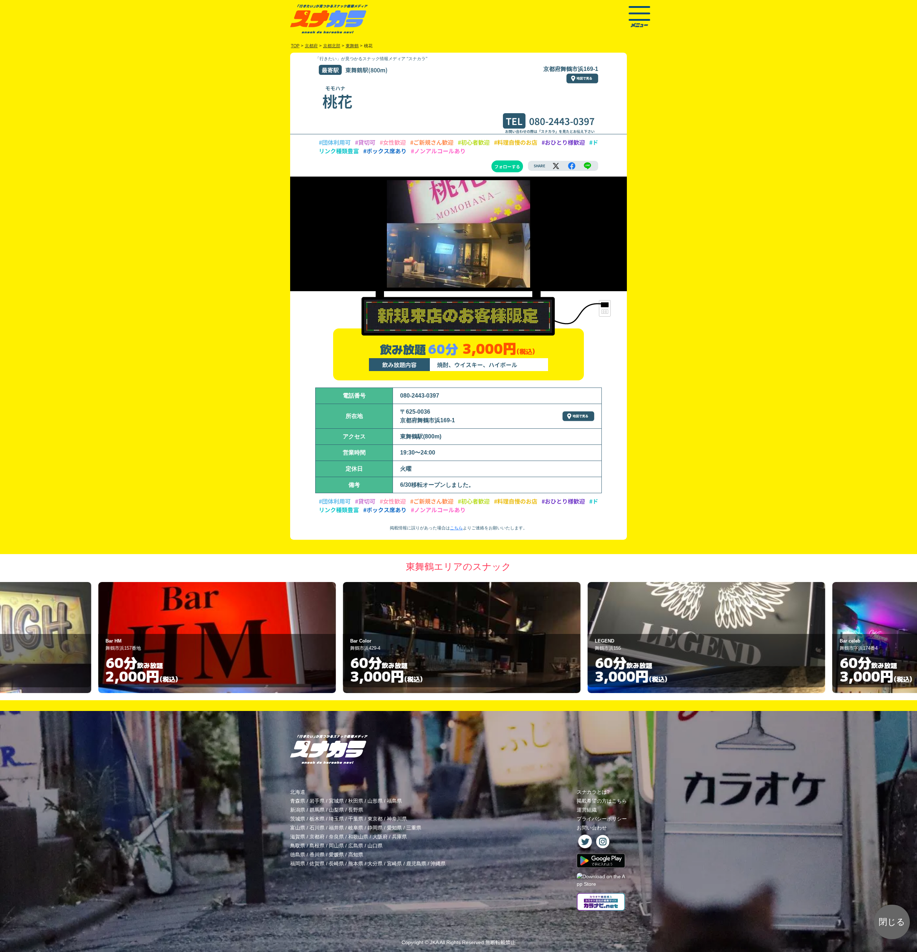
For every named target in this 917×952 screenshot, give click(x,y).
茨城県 (297, 819)
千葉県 (355, 819)
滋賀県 (297, 837)
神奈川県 (397, 819)
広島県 (355, 845)
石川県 (317, 828)
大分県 (375, 863)
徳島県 (297, 854)
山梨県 (336, 810)
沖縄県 (438, 863)
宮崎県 (394, 863)
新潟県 (297, 810)
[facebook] (572, 165)
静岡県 (375, 828)
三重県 (413, 828)
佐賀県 (317, 863)
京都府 (317, 837)
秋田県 (355, 801)
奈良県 (336, 837)
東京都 (375, 819)
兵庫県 (399, 837)
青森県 (297, 801)
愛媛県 (336, 854)
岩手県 (317, 801)
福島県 (394, 801)
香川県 (317, 854)
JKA (434, 942)
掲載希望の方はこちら (602, 801)
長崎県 (336, 863)
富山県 (297, 828)
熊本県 (355, 863)
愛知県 (394, 828)
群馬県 (317, 810)
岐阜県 (355, 828)
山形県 (375, 801)
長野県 (355, 810)
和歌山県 (358, 837)
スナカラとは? (593, 792)
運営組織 (587, 810)
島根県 (317, 845)
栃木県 (317, 819)
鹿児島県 (416, 863)
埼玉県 (336, 819)
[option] (214, 637)
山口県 (375, 845)
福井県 (336, 828)
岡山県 (336, 845)
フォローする (507, 166)
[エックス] (556, 165)
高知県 (355, 854)
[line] (587, 165)
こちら (456, 527)
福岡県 (297, 863)
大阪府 (380, 837)
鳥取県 (297, 845)
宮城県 (336, 801)
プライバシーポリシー (602, 819)
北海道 (297, 792)
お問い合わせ (592, 828)
